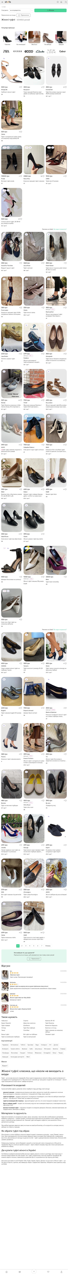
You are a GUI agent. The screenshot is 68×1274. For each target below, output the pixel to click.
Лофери (62, 1049)
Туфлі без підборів (29, 1028)
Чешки (61, 1053)
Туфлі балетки (49, 1023)
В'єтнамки (47, 1049)
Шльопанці (38, 1049)
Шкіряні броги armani (30, 713)
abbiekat (12, 994)
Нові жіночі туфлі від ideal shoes (11, 539)
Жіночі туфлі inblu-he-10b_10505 (20, 998)
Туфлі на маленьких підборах (10, 1037)
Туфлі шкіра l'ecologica (31, 894)
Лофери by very (51, 805)
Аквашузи (5, 1057)
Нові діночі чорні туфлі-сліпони (34, 450)
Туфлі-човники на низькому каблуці (54, 1031)
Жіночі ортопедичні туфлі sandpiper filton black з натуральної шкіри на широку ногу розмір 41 (55, 315)
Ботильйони (14, 1045)
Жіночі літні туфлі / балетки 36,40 (20, 1009)
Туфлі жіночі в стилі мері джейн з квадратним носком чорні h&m (34, 938)
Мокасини (38, 1053)
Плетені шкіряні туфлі (8, 359)
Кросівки (30, 1045)
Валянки (24, 1049)
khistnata (13, 982)
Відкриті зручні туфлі (7, 268)
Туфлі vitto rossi (28, 807)
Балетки (55, 1049)
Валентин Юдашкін (51, 1025)
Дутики (56, 1045)
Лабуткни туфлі (15, 975)
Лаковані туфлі (50, 1034)
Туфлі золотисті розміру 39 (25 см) (33, 669)
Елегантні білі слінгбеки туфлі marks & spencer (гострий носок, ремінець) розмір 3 (56, 450)
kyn (11, 971)
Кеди (37, 1045)
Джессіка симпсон (29, 1023)
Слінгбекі (26, 1030)
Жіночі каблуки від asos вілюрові (56, 894)
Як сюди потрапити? (60, 229)
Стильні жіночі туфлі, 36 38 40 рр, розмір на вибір (10, 222)
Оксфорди (5, 1053)
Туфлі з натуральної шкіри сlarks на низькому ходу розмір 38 (11, 137)
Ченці (3, 1030)
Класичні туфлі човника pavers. (11, 759)
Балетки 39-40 (50, 1021)
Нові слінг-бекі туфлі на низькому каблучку (8, 623)
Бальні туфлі (5, 1034)
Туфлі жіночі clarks (29, 312)
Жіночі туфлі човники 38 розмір (34, 581)
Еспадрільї (47, 1053)
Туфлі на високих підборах (9, 805)
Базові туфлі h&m (51, 494)
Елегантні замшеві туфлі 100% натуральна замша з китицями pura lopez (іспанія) (10, 313)
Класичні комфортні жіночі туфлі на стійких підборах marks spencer (56, 715)
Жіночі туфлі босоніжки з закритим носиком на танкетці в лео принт (56, 760)
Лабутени (4, 1021)
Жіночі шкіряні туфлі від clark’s (33, 539)
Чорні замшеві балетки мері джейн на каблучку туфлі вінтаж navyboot (33, 93)
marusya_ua (13, 1005)
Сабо (31, 1049)
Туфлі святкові (28, 268)
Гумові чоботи (15, 1049)
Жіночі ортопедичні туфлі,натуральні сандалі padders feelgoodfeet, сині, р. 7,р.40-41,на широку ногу (33, 361)
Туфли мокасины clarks (8, 937)
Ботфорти (5, 1049)
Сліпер (3, 1028)
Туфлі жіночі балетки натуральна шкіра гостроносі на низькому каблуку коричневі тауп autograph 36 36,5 (56, 359)
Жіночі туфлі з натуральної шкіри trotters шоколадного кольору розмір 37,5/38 (34, 761)
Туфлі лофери (5, 1025)
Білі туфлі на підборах (30, 1034)
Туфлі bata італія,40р (52, 582)
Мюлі (28, 1057)
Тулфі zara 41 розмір (52, 181)
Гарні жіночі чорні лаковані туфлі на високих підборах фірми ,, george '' (34, 851)
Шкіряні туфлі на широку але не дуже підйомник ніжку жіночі (29, 986)
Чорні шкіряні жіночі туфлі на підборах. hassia (10, 669)
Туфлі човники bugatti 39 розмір (11, 713)
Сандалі (22, 1053)
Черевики (5, 1045)
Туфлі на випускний (29, 1037)
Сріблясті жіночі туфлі (8, 92)
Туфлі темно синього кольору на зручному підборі (56, 669)
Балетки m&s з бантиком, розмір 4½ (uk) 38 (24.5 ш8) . (11, 495)
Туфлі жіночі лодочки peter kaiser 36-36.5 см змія (56, 269)
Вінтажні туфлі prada (7, 181)
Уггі (50, 1045)
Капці (54, 1053)
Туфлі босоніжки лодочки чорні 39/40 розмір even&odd (56, 93)
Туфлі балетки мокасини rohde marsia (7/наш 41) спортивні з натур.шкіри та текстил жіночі (11, 406)
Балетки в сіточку (50, 1028)
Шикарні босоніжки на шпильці (11, 579)
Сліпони (30, 1053)
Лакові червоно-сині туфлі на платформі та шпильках (10, 851)
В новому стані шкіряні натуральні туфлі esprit (53, 851)
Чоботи (23, 1045)
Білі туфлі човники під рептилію (11, 894)
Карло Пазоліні (6, 1023)
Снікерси (44, 1045)
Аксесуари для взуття (17, 1057)
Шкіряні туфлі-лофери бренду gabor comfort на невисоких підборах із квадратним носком (34, 495)
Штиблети (26, 1025)
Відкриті (4, 1066)
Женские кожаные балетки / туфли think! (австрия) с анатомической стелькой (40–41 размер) (34, 406)
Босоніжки (14, 1053)
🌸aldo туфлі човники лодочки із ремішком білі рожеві (11, 450)
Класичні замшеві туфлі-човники (34, 181)
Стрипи (25, 1021)
